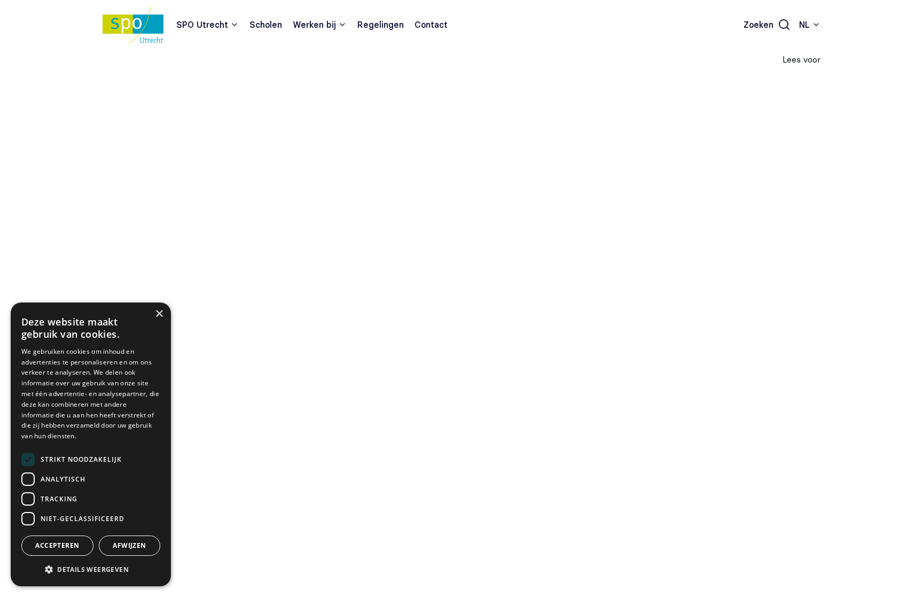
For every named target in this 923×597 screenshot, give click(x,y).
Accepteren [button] (57, 545)
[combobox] (809, 24)
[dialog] (91, 444)
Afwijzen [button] (129, 545)
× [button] (159, 314)
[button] (90, 569)
